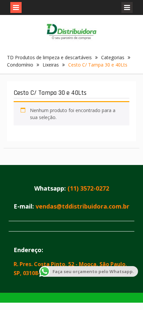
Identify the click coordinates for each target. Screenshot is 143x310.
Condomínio (20, 65)
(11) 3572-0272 (88, 188)
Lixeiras (51, 65)
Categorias (112, 57)
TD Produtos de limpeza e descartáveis (49, 57)
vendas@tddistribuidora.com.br (82, 206)
